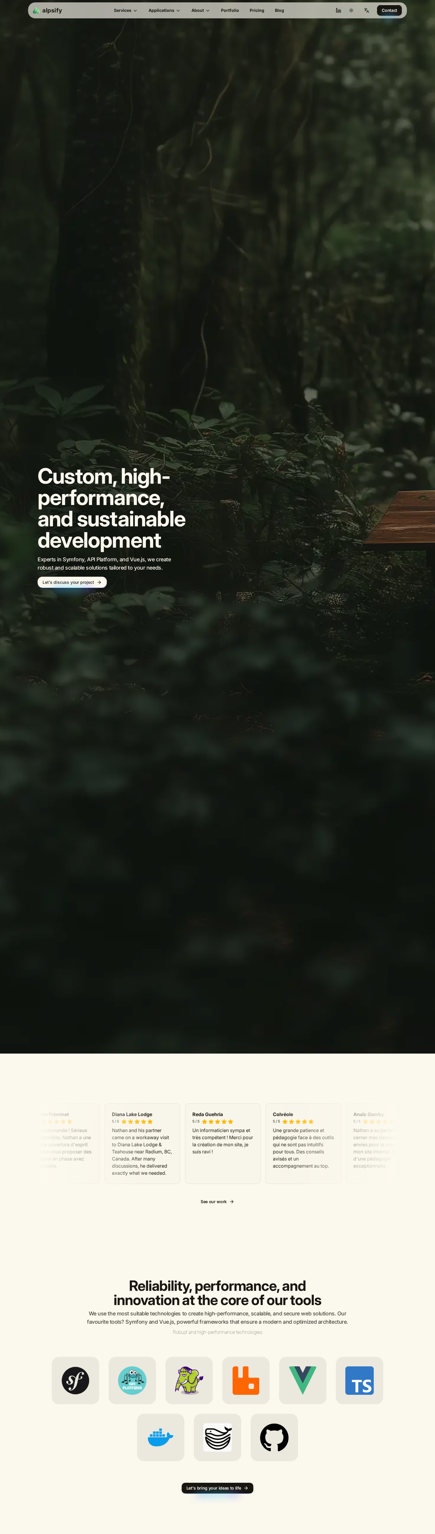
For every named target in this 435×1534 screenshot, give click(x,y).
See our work (214, 1221)
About (197, 10)
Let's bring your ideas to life (213, 1508)
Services (122, 10)
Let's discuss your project (68, 592)
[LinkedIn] (338, 10)
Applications (161, 10)
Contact (389, 10)
